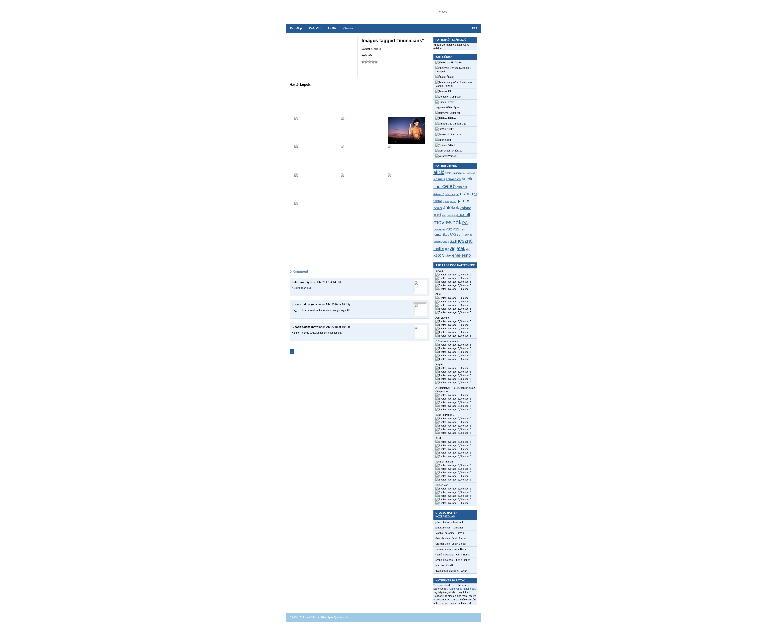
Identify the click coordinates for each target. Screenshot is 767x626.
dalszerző (438, 194)
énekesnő (461, 255)
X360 (437, 255)
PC (465, 223)
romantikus (441, 234)
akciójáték (471, 173)
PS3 (455, 229)
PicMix (332, 28)
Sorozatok (455, 134)
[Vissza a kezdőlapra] (326, 10)
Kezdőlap (296, 28)
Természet (456, 150)
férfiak (453, 201)
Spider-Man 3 (442, 485)
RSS (474, 28)
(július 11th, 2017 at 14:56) (324, 282)
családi (461, 187)
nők (457, 222)
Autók (448, 91)
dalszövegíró (452, 194)
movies (442, 222)
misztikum (452, 215)
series (468, 234)
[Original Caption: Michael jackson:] (406, 159)
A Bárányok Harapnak (447, 341)
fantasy (438, 201)
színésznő (461, 241)
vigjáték (457, 248)
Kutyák (439, 271)
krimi (437, 215)
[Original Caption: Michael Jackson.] (406, 130)
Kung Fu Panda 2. (445, 415)
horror (437, 208)
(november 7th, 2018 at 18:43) (330, 304)
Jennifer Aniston (444, 461)
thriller (438, 248)
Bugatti (439, 364)
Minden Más (459, 123)
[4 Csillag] (372, 62)
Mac (444, 215)
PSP (462, 229)
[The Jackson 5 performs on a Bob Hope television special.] (313, 187)
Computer (455, 96)
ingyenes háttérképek (464, 588)
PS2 (449, 229)
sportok (444, 241)
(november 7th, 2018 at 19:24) (330, 326)
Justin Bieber (459, 538)
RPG (453, 234)
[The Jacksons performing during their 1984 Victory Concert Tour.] (406, 187)
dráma (466, 193)
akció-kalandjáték (455, 172)
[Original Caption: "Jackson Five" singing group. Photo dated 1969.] (359, 130)
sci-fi (460, 234)
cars (437, 186)
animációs (453, 179)
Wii (468, 249)
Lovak (463, 570)
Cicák (438, 294)
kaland (465, 208)
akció (438, 172)
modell (463, 214)
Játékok (451, 118)
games (463, 200)
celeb (449, 186)
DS (475, 194)
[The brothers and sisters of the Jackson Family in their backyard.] (313, 159)
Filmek (450, 102)
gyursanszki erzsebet (446, 570)
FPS (447, 201)
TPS (447, 249)
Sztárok (451, 145)
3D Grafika (314, 28)
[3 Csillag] (369, 62)
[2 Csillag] (366, 62)
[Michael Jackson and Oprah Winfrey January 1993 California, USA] (359, 187)
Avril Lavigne (442, 317)
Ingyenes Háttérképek (447, 107)
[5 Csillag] (376, 62)
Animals (439, 179)
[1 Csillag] (363, 62)
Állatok (450, 77)
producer (439, 229)
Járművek (454, 113)
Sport (447, 140)
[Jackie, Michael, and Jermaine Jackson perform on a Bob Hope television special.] (359, 159)
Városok (348, 28)
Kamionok (457, 522)
